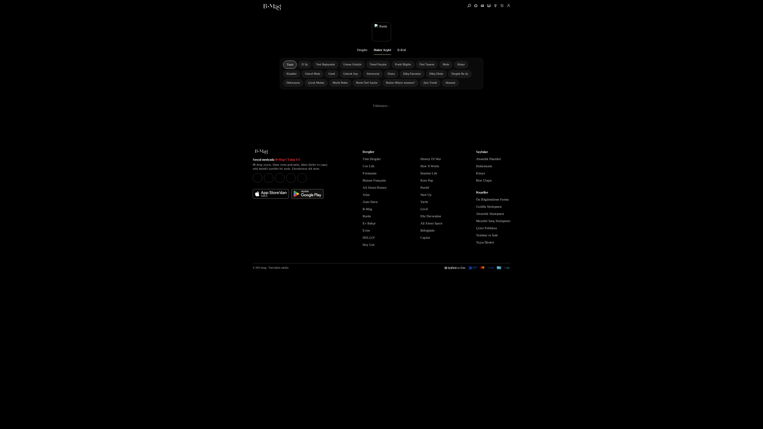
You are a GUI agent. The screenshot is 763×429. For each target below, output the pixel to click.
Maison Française (374, 180)
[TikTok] (302, 178)
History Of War (430, 159)
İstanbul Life (428, 173)
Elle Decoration (430, 216)
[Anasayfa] (475, 5)
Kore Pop (426, 180)
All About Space (431, 223)
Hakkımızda (484, 166)
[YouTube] (268, 178)
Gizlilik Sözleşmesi (489, 206)
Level (424, 209)
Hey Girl (368, 244)
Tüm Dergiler (372, 159)
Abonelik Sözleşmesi (490, 213)
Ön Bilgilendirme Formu (492, 199)
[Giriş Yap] (508, 5)
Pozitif (424, 187)
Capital (425, 237)
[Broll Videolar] (495, 5)
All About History (375, 187)
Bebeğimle (427, 230)
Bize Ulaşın (484, 180)
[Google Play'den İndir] (307, 194)
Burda (367, 216)
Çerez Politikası (486, 228)
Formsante (370, 173)
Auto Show (370, 202)
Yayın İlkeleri (485, 242)
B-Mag (367, 209)
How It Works (429, 166)
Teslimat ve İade (487, 235)
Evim (366, 230)
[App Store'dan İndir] (271, 194)
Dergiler (362, 50)
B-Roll (401, 50)
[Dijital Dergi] (489, 5)
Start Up (426, 194)
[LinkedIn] (291, 178)
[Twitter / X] (280, 178)
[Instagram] (257, 178)
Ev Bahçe (369, 223)
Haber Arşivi (382, 50)
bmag (263, 267)
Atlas (366, 194)
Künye (480, 173)
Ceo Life (368, 166)
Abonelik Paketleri (488, 159)
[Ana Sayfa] (261, 152)
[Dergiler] (482, 5)
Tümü (290, 64)
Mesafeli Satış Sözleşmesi (493, 221)
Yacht (424, 202)
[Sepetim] (502, 5)
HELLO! (369, 237)
